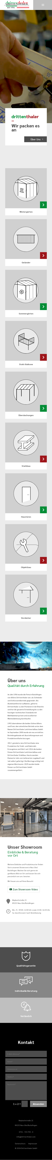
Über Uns (36, 139)
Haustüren (26, 516)
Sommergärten (26, 313)
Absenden (38, 1104)
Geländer (26, 262)
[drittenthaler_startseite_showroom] (26, 836)
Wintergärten (26, 211)
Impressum (32, 1144)
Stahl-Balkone (26, 364)
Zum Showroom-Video (25, 889)
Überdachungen (26, 415)
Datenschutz (20, 1144)
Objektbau (26, 567)
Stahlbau (26, 466)
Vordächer (26, 618)
